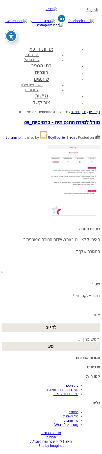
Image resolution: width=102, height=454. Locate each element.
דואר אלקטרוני (88, 296)
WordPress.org (66, 425)
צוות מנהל (31, 59)
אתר (96, 315)
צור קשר (41, 102)
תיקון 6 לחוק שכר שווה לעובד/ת (51, 441)
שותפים (41, 79)
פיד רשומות (70, 416)
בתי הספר (41, 65)
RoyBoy (54, 138)
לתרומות (31, 90)
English (92, 10)
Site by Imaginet (51, 446)
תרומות (51, 437)
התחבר (73, 412)
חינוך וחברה (78, 112)
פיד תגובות (71, 420)
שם (97, 284)
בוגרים (41, 72)
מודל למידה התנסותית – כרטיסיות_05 (62, 122)
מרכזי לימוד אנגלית (65, 394)
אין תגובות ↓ (13, 138)
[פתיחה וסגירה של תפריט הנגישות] (11, 36)
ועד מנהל (32, 54)
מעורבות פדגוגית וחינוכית (62, 390)
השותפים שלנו (32, 85)
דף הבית (94, 112)
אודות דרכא (41, 49)
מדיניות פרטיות (51, 433)
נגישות (41, 95)
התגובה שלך (88, 251)
